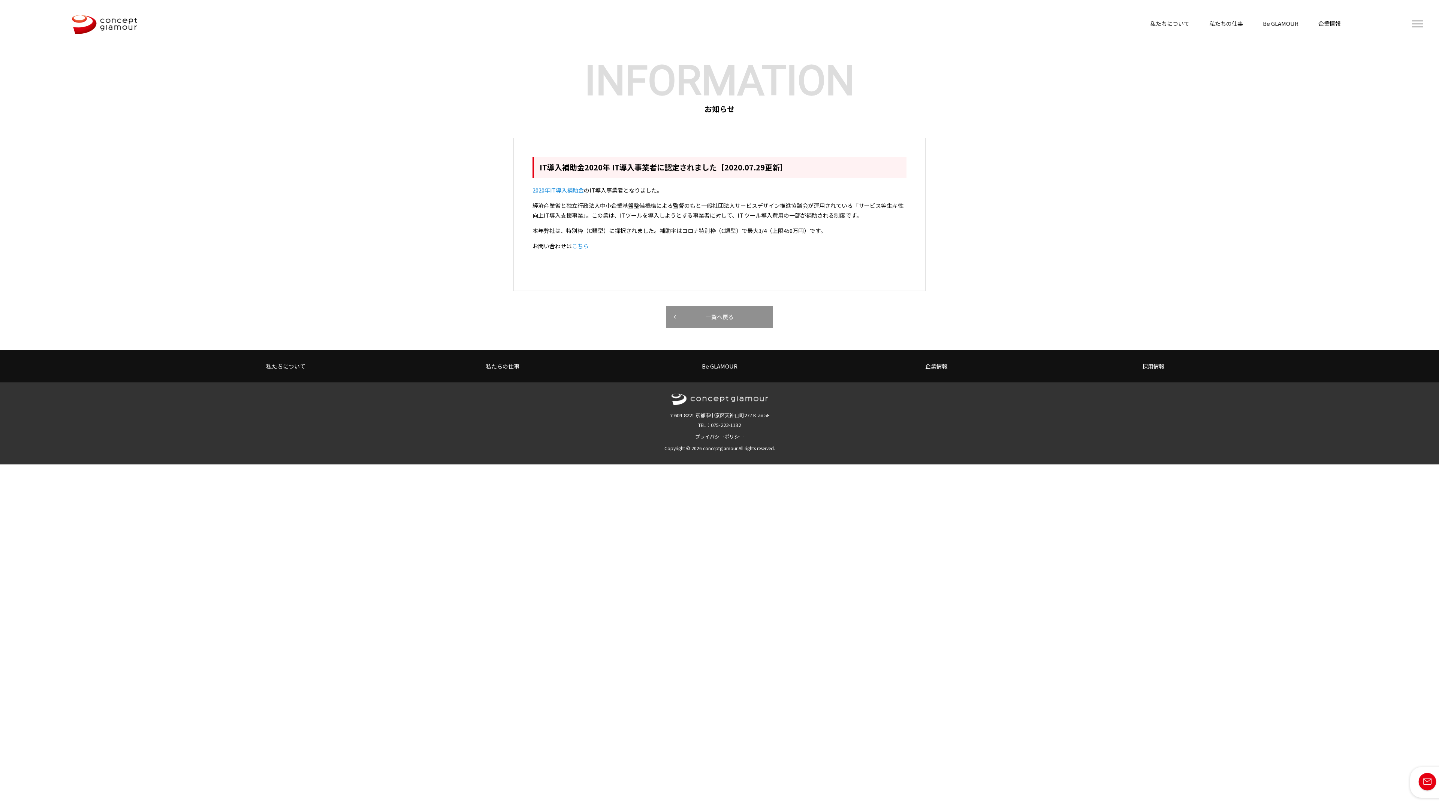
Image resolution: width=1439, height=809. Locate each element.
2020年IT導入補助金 (558, 190)
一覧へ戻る (720, 317)
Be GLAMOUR (1280, 23)
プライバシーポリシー (719, 436)
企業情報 (1329, 23)
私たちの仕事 (1226, 23)
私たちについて (1169, 23)
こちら (580, 246)
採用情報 (1153, 366)
